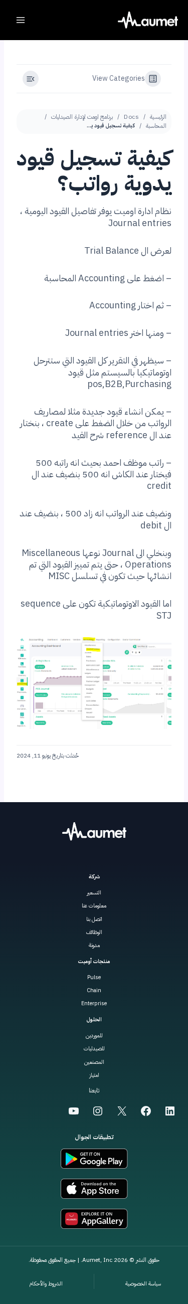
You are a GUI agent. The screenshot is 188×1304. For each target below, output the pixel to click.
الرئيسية (158, 116)
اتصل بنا (94, 919)
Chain (94, 990)
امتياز (94, 1075)
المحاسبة (156, 125)
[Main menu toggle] (20, 20)
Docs (131, 116)
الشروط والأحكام (46, 1283)
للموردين (94, 1035)
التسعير (94, 892)
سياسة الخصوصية (143, 1283)
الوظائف (94, 932)
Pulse (94, 977)
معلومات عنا (94, 905)
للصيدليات (94, 1048)
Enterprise (94, 1003)
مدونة (94, 945)
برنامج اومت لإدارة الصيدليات (82, 116)
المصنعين (94, 1062)
